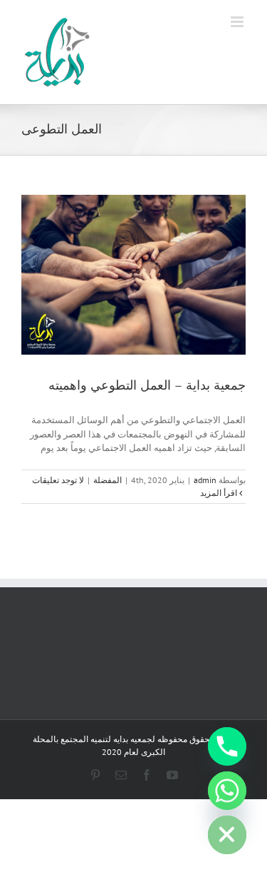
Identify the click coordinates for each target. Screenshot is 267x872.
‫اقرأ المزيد (219, 492)
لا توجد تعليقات (58, 480)
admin (205, 480)
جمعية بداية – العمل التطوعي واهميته (147, 385)
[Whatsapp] (227, 790)
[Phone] (227, 746)
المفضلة (107, 480)
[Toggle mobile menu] (238, 21)
